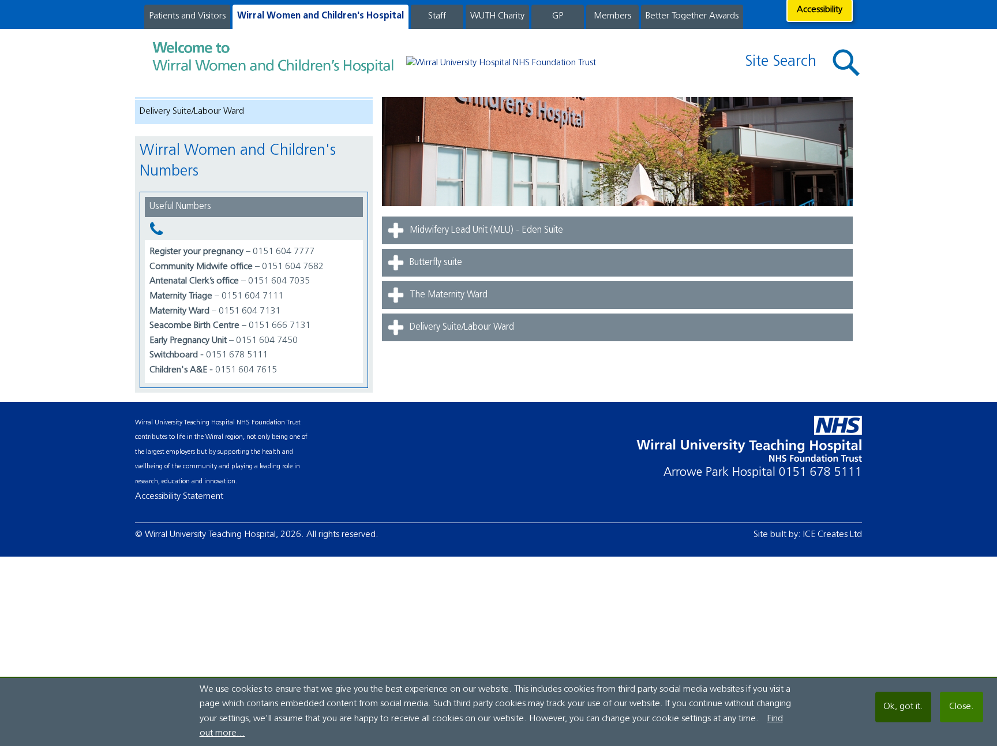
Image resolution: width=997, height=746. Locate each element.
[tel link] (254, 228)
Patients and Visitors (187, 16)
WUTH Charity (497, 16)
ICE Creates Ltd (832, 534)
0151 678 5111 (820, 473)
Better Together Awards (692, 16)
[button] (846, 63)
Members (612, 16)
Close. (961, 706)
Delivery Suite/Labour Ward (192, 111)
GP (557, 16)
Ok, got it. (903, 706)
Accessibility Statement (179, 496)
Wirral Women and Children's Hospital (320, 16)
